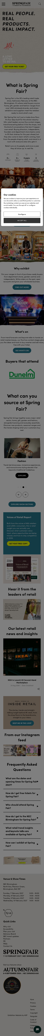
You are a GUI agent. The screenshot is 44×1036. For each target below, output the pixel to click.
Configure (22, 214)
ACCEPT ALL (22, 220)
